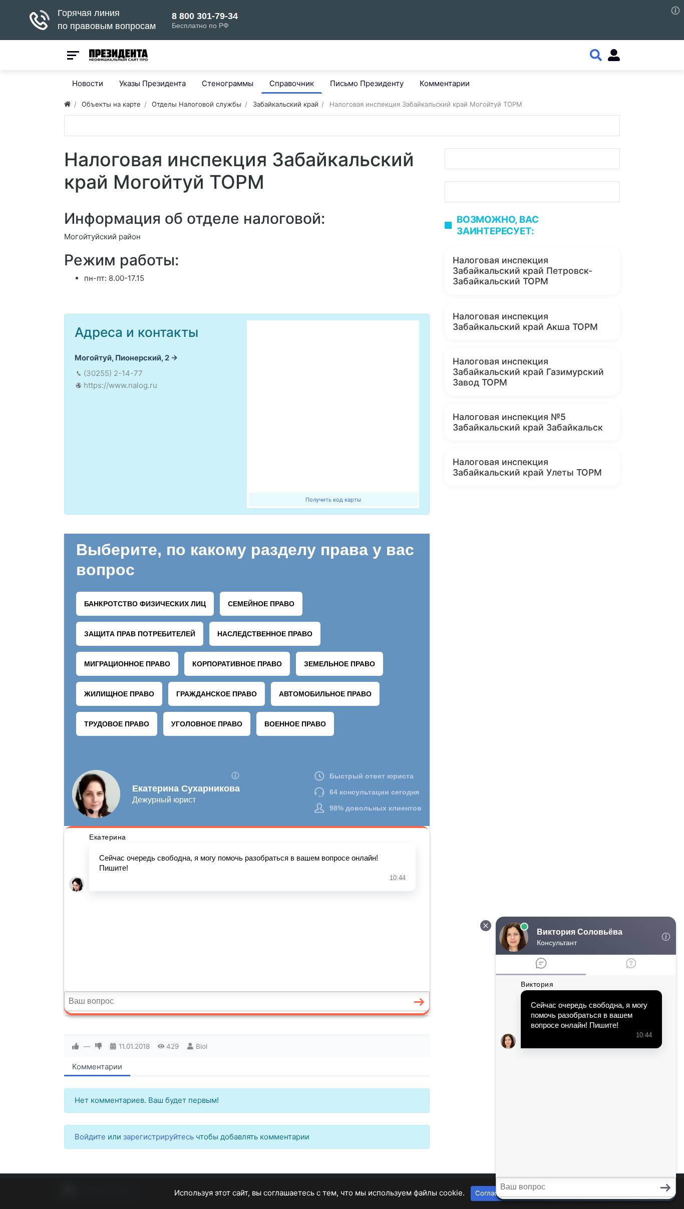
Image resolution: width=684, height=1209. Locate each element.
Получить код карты (333, 499)
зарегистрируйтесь (158, 1136)
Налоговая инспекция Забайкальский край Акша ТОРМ (525, 321)
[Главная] (67, 104)
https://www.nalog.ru (120, 385)
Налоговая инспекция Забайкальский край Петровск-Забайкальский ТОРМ (522, 270)
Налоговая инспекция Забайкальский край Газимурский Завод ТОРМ (528, 371)
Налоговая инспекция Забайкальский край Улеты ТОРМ (527, 467)
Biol (201, 1046)
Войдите (90, 1136)
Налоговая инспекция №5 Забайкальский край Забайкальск (528, 422)
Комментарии (97, 1066)
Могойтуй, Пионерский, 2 (122, 357)
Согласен (490, 1193)
